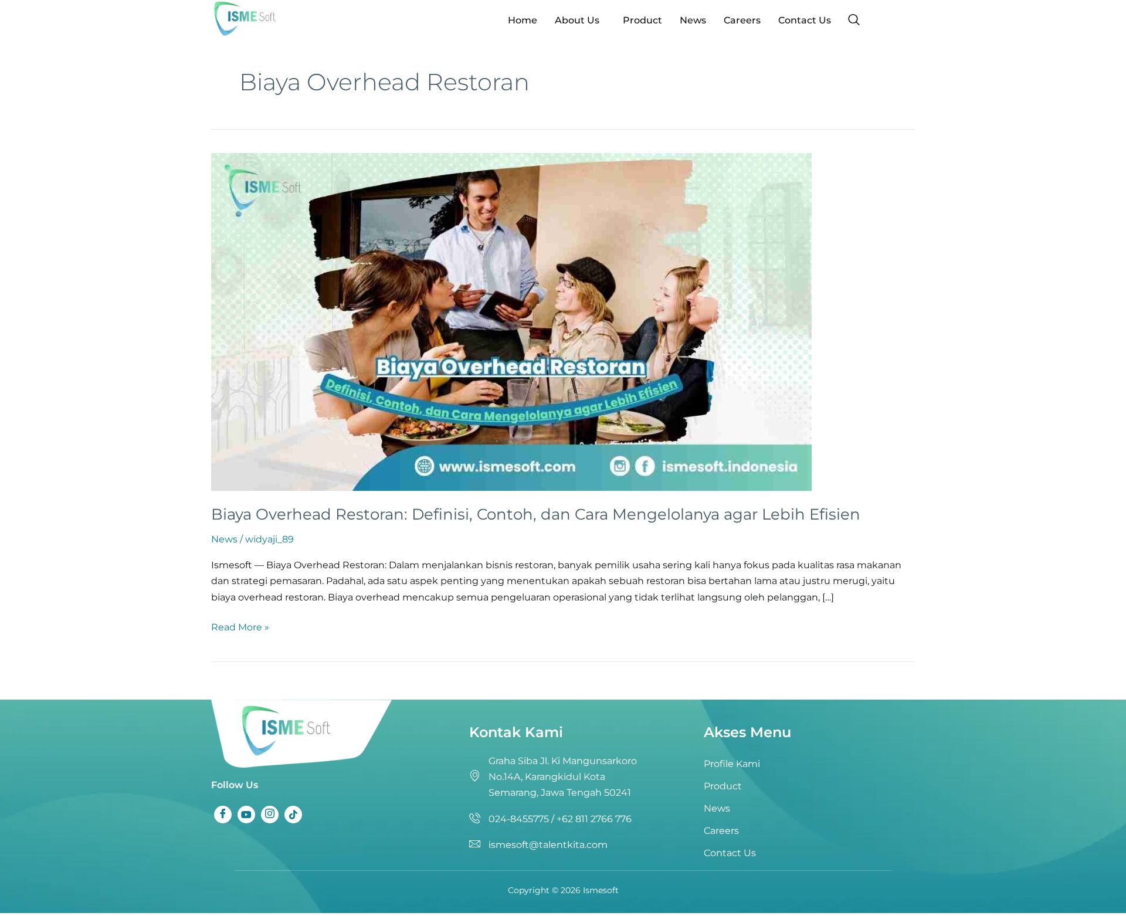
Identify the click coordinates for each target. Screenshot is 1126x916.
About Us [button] (577, 20)
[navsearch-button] (854, 20)
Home (522, 20)
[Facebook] (223, 814)
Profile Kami (732, 763)
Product (642, 20)
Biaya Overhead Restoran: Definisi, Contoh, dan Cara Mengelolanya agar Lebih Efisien (535, 514)
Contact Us (804, 20)
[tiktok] (293, 814)
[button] (580, 20)
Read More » (240, 626)
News (693, 20)
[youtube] (246, 814)
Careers (742, 20)
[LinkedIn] (270, 814)
